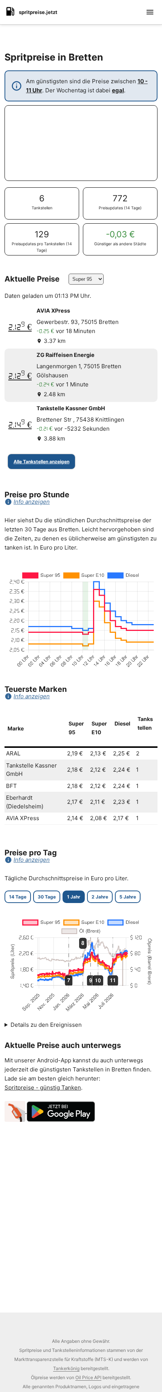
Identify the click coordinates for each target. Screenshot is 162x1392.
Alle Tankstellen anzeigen (41, 461)
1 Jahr (73, 897)
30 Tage (47, 897)
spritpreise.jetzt (38, 12)
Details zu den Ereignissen (46, 1024)
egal (118, 90)
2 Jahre (100, 897)
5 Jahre (127, 897)
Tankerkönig (66, 1368)
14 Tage (17, 897)
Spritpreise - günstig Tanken (43, 1087)
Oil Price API (88, 1377)
